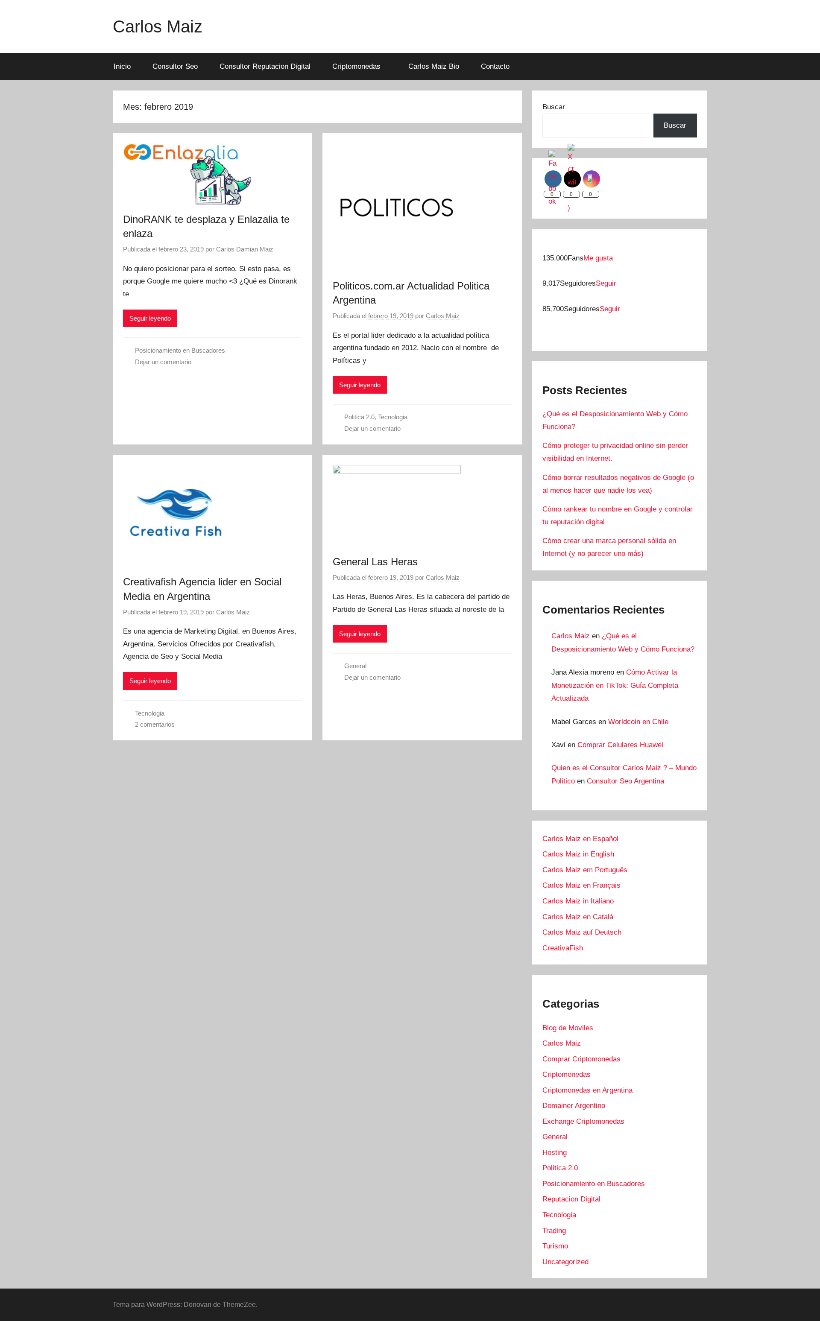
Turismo (555, 1246)
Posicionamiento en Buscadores (180, 350)
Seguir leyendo (150, 318)
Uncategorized (565, 1262)
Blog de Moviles (567, 1028)
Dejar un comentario (163, 361)
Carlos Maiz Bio (433, 66)
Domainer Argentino (573, 1106)
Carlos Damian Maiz (244, 249)
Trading (554, 1231)
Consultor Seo (175, 66)
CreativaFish (562, 948)
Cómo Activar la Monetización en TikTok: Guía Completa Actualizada (614, 685)
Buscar (553, 107)
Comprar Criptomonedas (581, 1059)
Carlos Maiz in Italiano (578, 901)
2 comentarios (155, 724)
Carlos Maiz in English (578, 854)
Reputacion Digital (571, 1199)
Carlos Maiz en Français (581, 885)
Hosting (554, 1153)
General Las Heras (375, 561)
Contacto (495, 66)
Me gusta (598, 258)
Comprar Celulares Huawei (620, 745)
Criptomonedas (356, 66)
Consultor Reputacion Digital (265, 66)
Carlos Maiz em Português (584, 870)
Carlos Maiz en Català (577, 917)
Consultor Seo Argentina (625, 781)
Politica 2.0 (359, 417)
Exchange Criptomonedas (583, 1121)
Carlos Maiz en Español (580, 839)
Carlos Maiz (157, 26)
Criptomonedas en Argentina (587, 1090)
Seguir (606, 283)
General (355, 665)
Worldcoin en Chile (638, 722)
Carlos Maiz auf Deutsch (581, 932)
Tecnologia (392, 417)
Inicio (122, 66)
